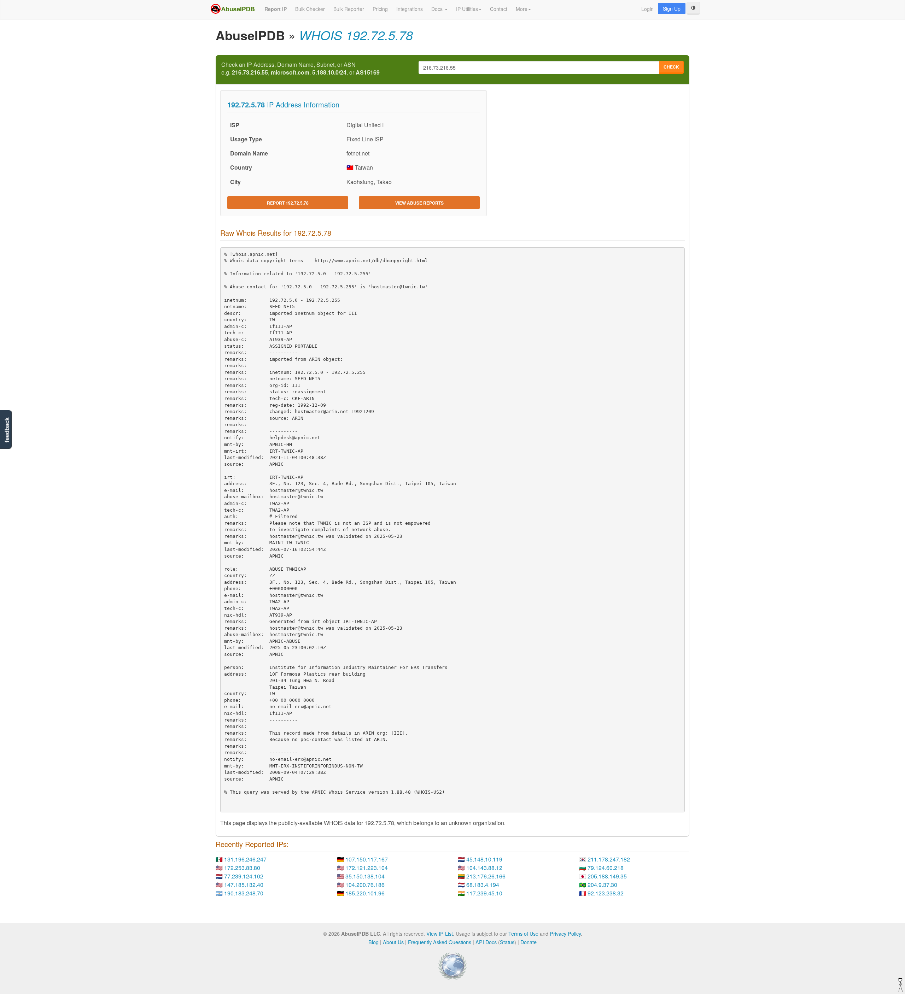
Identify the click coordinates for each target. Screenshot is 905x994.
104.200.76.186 (365, 885)
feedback (7, 429)
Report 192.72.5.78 (288, 203)
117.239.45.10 (484, 893)
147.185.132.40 (243, 885)
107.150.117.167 (366, 859)
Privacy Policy (565, 933)
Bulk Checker (310, 8)
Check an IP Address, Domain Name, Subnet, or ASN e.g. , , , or (300, 69)
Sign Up (672, 8)
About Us (393, 942)
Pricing (380, 8)
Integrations (409, 8)
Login (647, 8)
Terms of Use (523, 933)
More (521, 8)
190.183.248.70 (243, 893)
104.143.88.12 (484, 868)
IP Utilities (467, 8)
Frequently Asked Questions (439, 942)
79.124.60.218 (606, 868)
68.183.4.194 (482, 885)
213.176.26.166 (486, 876)
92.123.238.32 (606, 893)
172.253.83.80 (242, 868)
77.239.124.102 (243, 876)
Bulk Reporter (348, 8)
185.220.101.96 (365, 893)
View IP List (439, 933)
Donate (528, 942)
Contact (498, 8)
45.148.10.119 (484, 859)
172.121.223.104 (366, 868)
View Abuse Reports (419, 203)
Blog (373, 942)
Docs (437, 8)
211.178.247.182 (609, 859)
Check (671, 67)
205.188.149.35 (607, 876)
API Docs (486, 942)
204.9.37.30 (602, 885)
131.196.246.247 (245, 859)
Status (507, 942)
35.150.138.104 (365, 876)
